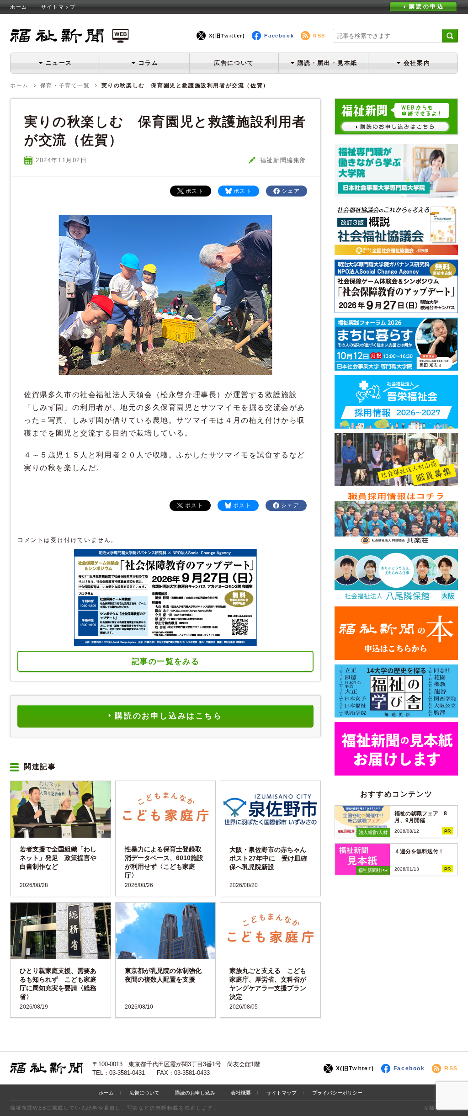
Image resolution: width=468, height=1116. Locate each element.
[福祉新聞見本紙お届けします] (396, 772)
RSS (319, 35)
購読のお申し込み (195, 1092)
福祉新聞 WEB (69, 35)
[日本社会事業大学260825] (396, 367)
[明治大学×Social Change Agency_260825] (396, 309)
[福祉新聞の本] (396, 656)
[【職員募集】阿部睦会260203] (396, 540)
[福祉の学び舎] (396, 714)
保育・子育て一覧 (65, 85)
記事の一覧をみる (166, 661)
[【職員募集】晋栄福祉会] (396, 425)
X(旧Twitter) (227, 35)
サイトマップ (58, 7)
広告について (234, 62)
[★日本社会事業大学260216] (396, 194)
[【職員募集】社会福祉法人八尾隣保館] (396, 598)
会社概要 (241, 1092)
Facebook (279, 35)
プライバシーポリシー (337, 1092)
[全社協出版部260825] (396, 251)
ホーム (18, 7)
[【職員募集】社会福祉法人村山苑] (396, 482)
